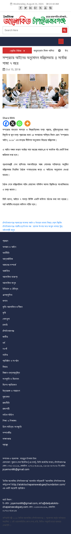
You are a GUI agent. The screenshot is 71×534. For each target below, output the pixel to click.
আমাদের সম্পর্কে (9, 264)
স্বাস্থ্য (5, 444)
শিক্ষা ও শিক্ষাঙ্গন (10, 420)
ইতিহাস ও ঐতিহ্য (10, 288)
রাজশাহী (6, 408)
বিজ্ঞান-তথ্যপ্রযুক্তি (11, 372)
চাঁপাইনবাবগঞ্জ (8, 330)
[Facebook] (6, 123)
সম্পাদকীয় (7, 432)
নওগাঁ (5, 348)
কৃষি (4, 312)
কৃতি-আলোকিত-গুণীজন (13, 306)
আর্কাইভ (6, 270)
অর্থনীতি (6, 252)
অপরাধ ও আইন (9, 246)
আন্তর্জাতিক (8, 258)
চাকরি (5, 324)
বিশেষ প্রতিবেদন (10, 384)
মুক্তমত (6, 396)
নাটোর (5, 354)
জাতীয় (5, 336)
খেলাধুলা (6, 318)
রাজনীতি (6, 402)
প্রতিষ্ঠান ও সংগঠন (11, 360)
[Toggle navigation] (61, 41)
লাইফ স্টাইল (8, 414)
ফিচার (5, 366)
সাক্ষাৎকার (7, 438)
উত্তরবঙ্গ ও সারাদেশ (11, 390)
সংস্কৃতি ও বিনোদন (11, 378)
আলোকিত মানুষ (9, 282)
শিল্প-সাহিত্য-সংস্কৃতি (12, 426)
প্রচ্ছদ (5, 240)
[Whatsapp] (19, 123)
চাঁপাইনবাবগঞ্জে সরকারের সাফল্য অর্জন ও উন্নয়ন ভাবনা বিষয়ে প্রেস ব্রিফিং (33, 222)
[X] (13, 123)
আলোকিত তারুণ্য (10, 276)
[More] (27, 123)
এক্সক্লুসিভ (7, 294)
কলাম (5, 300)
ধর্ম (4, 342)
